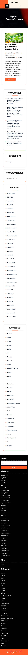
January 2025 (11, 266)
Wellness (9, 445)
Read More (10, 79)
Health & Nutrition (10, 57)
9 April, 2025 (10, 53)
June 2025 (10, 247)
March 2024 (10, 305)
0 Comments (8, 55)
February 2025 (11, 262)
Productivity (10, 399)
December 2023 (11, 317)
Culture (9, 345)
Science (9, 415)
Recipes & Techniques (13, 403)
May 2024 (10, 297)
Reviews (9, 411)
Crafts (9, 341)
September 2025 (12, 235)
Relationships (11, 407)
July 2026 (10, 197)
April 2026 (10, 208)
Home (9, 376)
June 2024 (10, 293)
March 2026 (10, 212)
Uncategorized (11, 438)
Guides (9, 364)
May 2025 (10, 251)
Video (9, 442)
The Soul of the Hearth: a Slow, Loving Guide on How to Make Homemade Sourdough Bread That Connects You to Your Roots (15, 124)
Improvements (11, 380)
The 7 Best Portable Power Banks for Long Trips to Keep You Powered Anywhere (14, 101)
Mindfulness (10, 395)
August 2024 (11, 286)
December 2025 (11, 224)
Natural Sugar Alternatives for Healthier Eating (11, 46)
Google (9, 162)
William (18, 53)
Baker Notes (14, 2)
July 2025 (10, 243)
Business (9, 333)
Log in (2, 564)
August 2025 (11, 239)
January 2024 (11, 313)
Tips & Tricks (10, 426)
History (9, 372)
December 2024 (11, 270)
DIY (8, 353)
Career (9, 337)
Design (9, 349)
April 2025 (10, 255)
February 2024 (11, 309)
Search (14, 467)
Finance (9, 357)
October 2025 (11, 232)
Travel (9, 434)
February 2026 (11, 216)
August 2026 (11, 193)
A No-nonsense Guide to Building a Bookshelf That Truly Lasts (14, 143)
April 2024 (10, 301)
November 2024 (12, 274)
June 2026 (10, 201)
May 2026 (10, 205)
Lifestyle (9, 391)
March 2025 (10, 259)
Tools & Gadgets (12, 430)
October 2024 (11, 278)
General (9, 360)
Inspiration (10, 384)
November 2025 (11, 228)
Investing (10, 387)
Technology (10, 422)
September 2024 (12, 282)
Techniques (10, 418)
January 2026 (11, 220)
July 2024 (10, 290)
